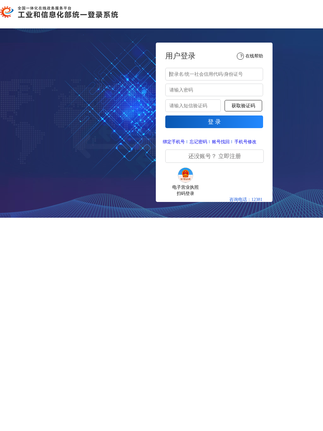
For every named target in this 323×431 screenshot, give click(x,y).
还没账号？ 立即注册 (214, 156)
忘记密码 (198, 141)
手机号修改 (245, 141)
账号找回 (221, 141)
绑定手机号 (174, 141)
